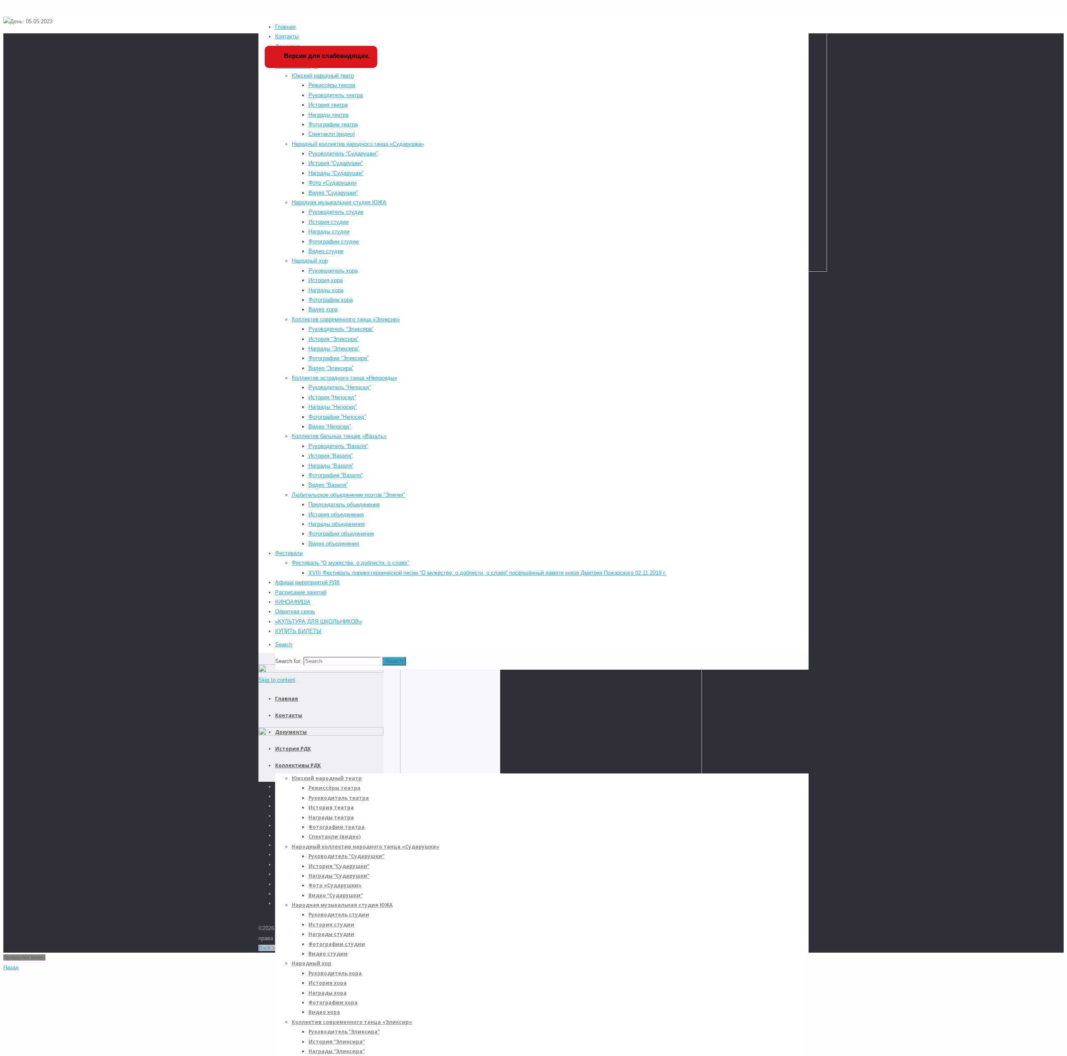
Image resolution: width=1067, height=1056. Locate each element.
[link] (283, 644)
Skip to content (276, 680)
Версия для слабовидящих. (326, 55)
